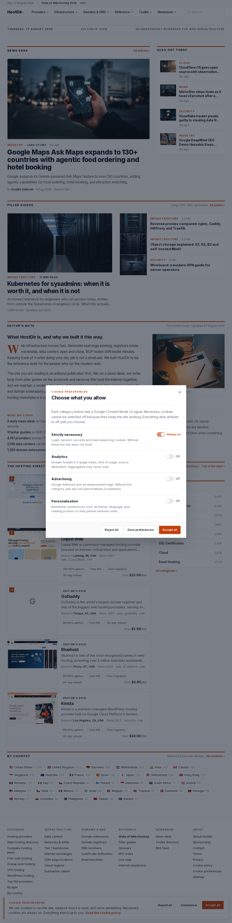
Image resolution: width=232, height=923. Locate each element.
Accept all (169, 529)
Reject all (111, 529)
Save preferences (140, 529)
